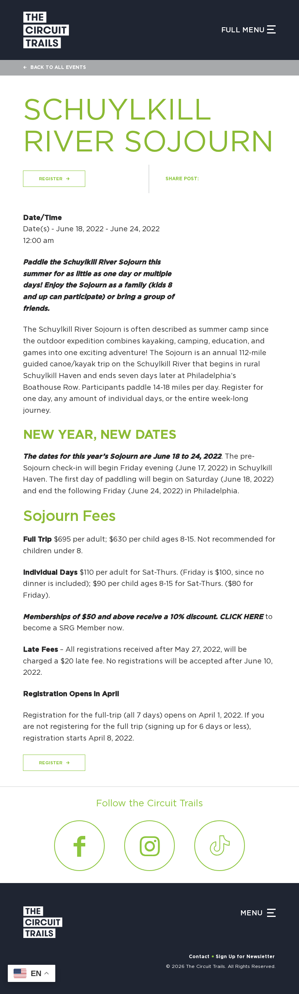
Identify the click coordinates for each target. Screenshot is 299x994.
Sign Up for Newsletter (245, 956)
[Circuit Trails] (46, 30)
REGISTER (50, 179)
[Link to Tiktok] (219, 845)
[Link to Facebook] (79, 845)
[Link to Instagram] (149, 845)
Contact (199, 956)
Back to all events (58, 67)
